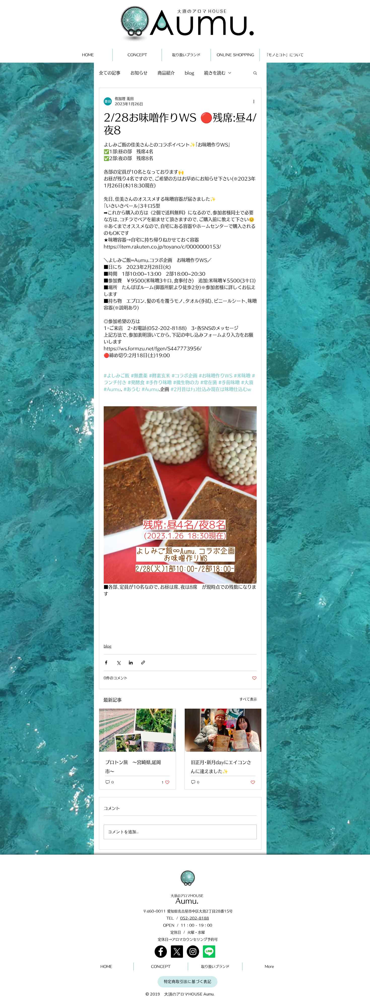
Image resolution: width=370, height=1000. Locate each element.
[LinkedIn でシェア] (130, 662)
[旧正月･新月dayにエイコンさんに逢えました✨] (223, 730)
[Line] (209, 951)
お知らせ (138, 73)
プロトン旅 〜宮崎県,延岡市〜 (133, 767)
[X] (177, 951)
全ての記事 (109, 73)
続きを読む (215, 73)
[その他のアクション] (254, 101)
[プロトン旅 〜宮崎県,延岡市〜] (137, 730)
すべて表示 (248, 699)
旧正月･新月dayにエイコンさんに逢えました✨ (221, 767)
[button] (255, 73)
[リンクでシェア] (143, 662)
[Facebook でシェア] (106, 662)
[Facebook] (161, 951)
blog (189, 73)
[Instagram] (193, 951)
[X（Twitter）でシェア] (118, 662)
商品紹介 (166, 73)
